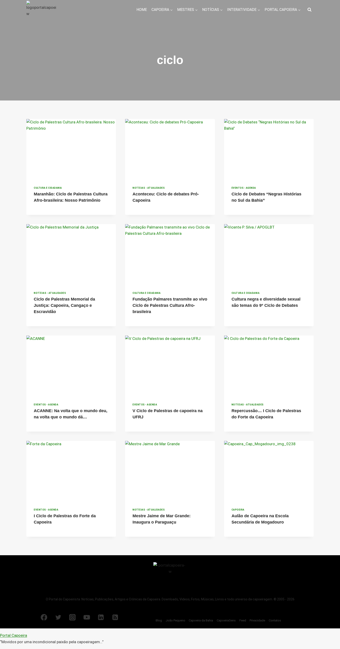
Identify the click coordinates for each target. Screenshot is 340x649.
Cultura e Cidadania (48, 188)
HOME (141, 9)
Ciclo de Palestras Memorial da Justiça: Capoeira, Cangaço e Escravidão (64, 305)
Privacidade (257, 620)
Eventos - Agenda (244, 188)
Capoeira (238, 509)
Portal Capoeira (13, 635)
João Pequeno (175, 620)
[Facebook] (43, 617)
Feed (242, 620)
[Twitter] (58, 617)
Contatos (275, 620)
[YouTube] (86, 617)
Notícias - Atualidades (149, 188)
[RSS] (115, 617)
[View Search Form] (309, 10)
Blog (159, 620)
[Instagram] (72, 617)
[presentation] (71, 149)
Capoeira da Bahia (201, 620)
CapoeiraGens (226, 620)
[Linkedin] (100, 617)
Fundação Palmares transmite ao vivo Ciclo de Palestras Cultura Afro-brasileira (170, 305)
